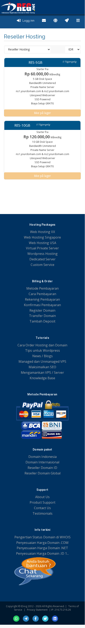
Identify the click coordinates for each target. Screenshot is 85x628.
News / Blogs (42, 356)
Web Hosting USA (42, 243)
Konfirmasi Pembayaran (42, 305)
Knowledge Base (42, 378)
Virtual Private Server (42, 248)
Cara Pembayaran (42, 294)
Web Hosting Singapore (42, 237)
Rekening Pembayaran (42, 299)
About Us (42, 497)
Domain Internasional (42, 462)
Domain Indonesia (42, 456)
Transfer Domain (42, 315)
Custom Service (42, 264)
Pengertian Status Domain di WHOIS (42, 537)
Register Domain (42, 310)
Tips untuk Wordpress (42, 350)
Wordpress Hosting (42, 253)
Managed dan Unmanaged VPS (42, 361)
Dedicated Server (42, 259)
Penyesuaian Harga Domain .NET (42, 548)
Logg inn (27, 20)
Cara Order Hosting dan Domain (42, 345)
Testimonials (42, 513)
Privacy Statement (37, 609)
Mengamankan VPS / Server (42, 372)
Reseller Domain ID (42, 467)
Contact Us (42, 508)
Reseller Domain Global (42, 473)
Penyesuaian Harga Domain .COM (42, 542)
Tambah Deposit (42, 321)
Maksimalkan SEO (42, 367)
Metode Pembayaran (42, 288)
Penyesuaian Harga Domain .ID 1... (42, 553)
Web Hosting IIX (42, 232)
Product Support (42, 502)
